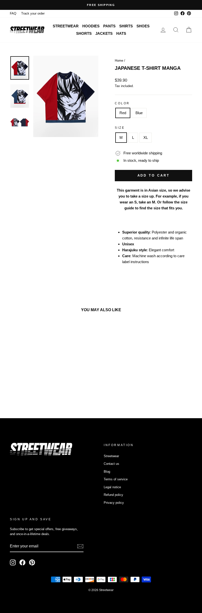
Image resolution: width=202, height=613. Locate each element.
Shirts (126, 26)
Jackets (104, 33)
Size (120, 127)
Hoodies (91, 26)
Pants (109, 26)
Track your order (33, 13)
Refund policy (113, 495)
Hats (121, 33)
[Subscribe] (80, 546)
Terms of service (116, 479)
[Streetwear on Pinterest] (32, 562)
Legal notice (112, 487)
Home (119, 60)
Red (122, 113)
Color (122, 103)
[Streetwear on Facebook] (22, 562)
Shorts (84, 33)
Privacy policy (114, 503)
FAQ (13, 13)
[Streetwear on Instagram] (13, 562)
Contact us (111, 464)
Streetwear (66, 26)
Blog (107, 471)
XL (145, 137)
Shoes (143, 26)
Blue (139, 113)
